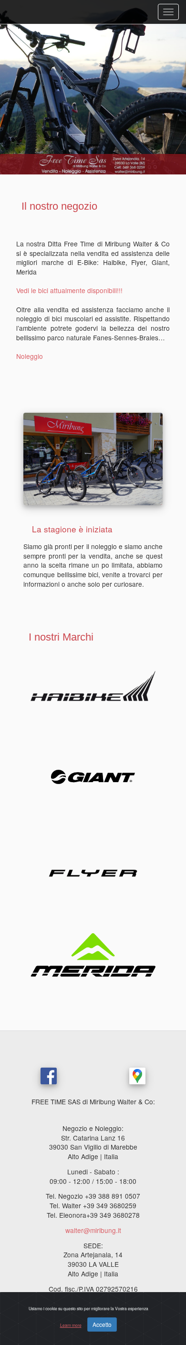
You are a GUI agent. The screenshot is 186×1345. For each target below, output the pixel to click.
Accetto (102, 1324)
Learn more (71, 1325)
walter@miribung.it (93, 1230)
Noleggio (29, 356)
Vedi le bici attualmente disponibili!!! (69, 290)
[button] (14, 87)
